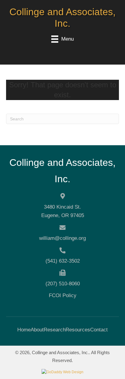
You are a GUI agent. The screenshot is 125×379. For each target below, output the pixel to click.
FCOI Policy (62, 295)
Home (24, 330)
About (37, 330)
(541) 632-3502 (63, 261)
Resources (78, 330)
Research (55, 330)
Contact (99, 330)
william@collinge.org (62, 238)
